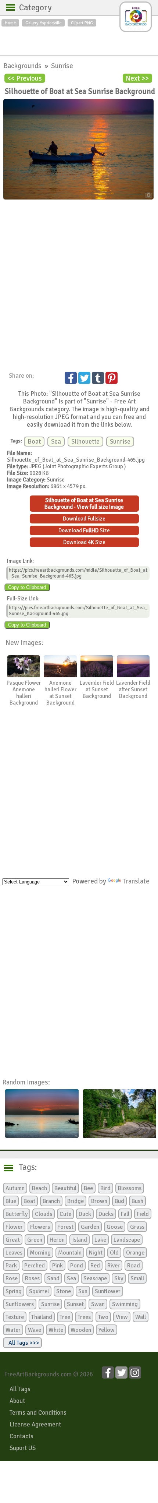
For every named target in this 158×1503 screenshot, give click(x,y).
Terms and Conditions (38, 1412)
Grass (137, 1227)
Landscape (127, 1239)
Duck (85, 1214)
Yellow (106, 1330)
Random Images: (26, 1082)
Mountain (70, 1252)
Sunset (75, 1304)
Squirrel (39, 1291)
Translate (136, 881)
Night (96, 1252)
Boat (34, 441)
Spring (14, 1291)
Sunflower (108, 1291)
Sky (118, 1278)
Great (13, 1239)
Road (133, 1265)
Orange (135, 1252)
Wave (34, 1330)
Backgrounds (23, 65)
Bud (119, 1201)
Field (143, 1214)
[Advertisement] (79, 39)
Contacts (21, 1436)
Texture (15, 1317)
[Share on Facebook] (71, 378)
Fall (125, 1214)
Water (13, 1330)
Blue (11, 1201)
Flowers (40, 1227)
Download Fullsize (84, 518)
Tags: (23, 1167)
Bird (105, 1188)
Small (137, 1278)
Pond (76, 1265)
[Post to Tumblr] (98, 378)
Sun (82, 1291)
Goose (115, 1227)
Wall (140, 1317)
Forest (65, 1227)
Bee (88, 1188)
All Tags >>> (22, 1343)
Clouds (43, 1214)
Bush (137, 1201)
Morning (40, 1252)
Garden (90, 1227)
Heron (57, 1239)
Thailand (41, 1317)
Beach (39, 1188)
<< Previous (24, 78)
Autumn (15, 1188)
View (122, 1317)
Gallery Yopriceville (43, 22)
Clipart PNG (82, 22)
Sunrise (62, 65)
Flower (14, 1227)
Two (103, 1317)
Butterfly (17, 1214)
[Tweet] (84, 378)
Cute (65, 1214)
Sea (56, 441)
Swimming (125, 1304)
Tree (65, 1317)
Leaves (14, 1252)
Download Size (84, 530)
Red (95, 1265)
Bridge (75, 1201)
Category (32, 8)
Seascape (95, 1278)
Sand (53, 1278)
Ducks (106, 1214)
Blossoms (129, 1188)
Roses (32, 1278)
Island (79, 1239)
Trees (84, 1317)
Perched (34, 1265)
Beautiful (65, 1188)
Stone (63, 1291)
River (113, 1265)
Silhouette (85, 441)
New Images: (24, 642)
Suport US (23, 1448)
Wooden (81, 1330)
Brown (99, 1201)
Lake (100, 1239)
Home (10, 22)
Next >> (137, 78)
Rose (12, 1278)
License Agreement (35, 1424)
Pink (57, 1265)
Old (114, 1252)
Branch (51, 1201)
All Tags (20, 1389)
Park (11, 1265)
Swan (98, 1304)
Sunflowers (20, 1304)
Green (34, 1239)
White (56, 1330)
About (17, 1401)
